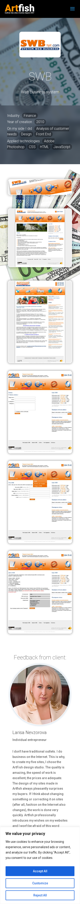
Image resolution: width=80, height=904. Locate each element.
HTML (44, 147)
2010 (40, 122)
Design (26, 134)
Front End (43, 134)
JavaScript (61, 147)
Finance (30, 115)
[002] (40, 632)
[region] (40, 865)
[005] (40, 361)
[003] (40, 542)
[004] (40, 452)
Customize (40, 883)
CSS (32, 147)
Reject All (40, 895)
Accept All (40, 871)
